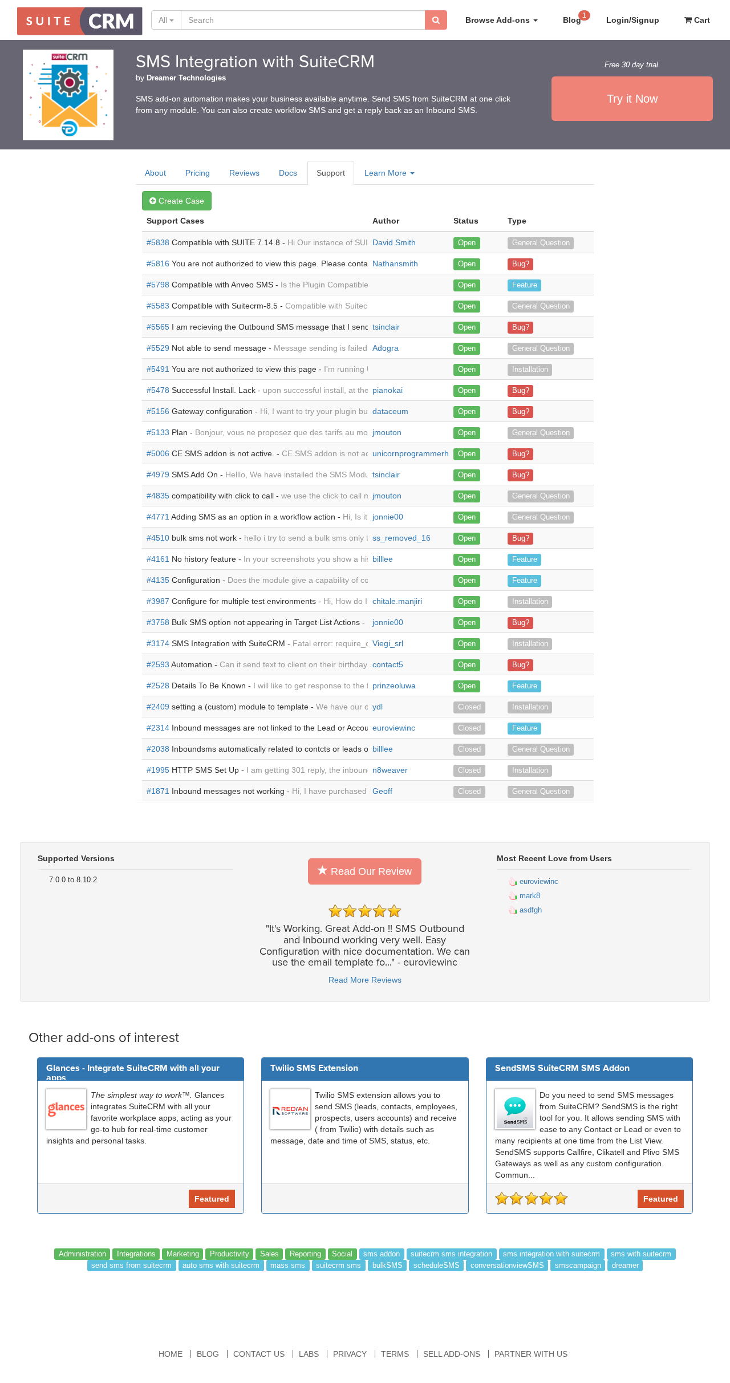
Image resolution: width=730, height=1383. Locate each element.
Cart (701, 20)
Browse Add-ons (498, 20)
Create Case (180, 200)
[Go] (436, 20)
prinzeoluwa (394, 685)
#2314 (158, 727)
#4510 (158, 537)
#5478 (158, 390)
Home (170, 1353)
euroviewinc (393, 727)
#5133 (158, 432)
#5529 (158, 347)
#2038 (158, 748)
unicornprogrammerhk (412, 453)
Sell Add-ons (451, 1353)
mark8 (528, 895)
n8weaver (390, 769)
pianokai (387, 390)
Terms (395, 1353)
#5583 (158, 305)
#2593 (158, 664)
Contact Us (259, 1353)
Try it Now (632, 98)
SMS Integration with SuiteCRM (255, 61)
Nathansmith (395, 263)
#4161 (158, 558)
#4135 (158, 580)
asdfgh (529, 910)
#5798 (158, 284)
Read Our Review (370, 871)
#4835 (158, 495)
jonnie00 (387, 516)
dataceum (390, 411)
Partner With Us (530, 1353)
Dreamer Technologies (186, 78)
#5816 (158, 263)
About (155, 172)
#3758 (158, 622)
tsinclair (386, 326)
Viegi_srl (387, 643)
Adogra (385, 347)
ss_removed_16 (401, 537)
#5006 (158, 453)
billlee (382, 558)
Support (331, 172)
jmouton (387, 432)
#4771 (158, 516)
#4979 (158, 474)
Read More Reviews (365, 979)
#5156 (158, 411)
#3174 (158, 643)
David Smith (394, 242)
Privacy (350, 1353)
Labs (309, 1353)
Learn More (386, 172)
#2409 (158, 706)
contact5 (387, 664)
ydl (377, 706)
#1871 (158, 791)
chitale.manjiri (397, 601)
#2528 (158, 685)
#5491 (158, 369)
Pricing (197, 172)
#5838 (158, 242)
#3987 (158, 601)
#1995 (158, 769)
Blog (574, 18)
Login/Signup (632, 20)
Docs (288, 172)
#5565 (158, 326)
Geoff (382, 791)
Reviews (244, 172)
